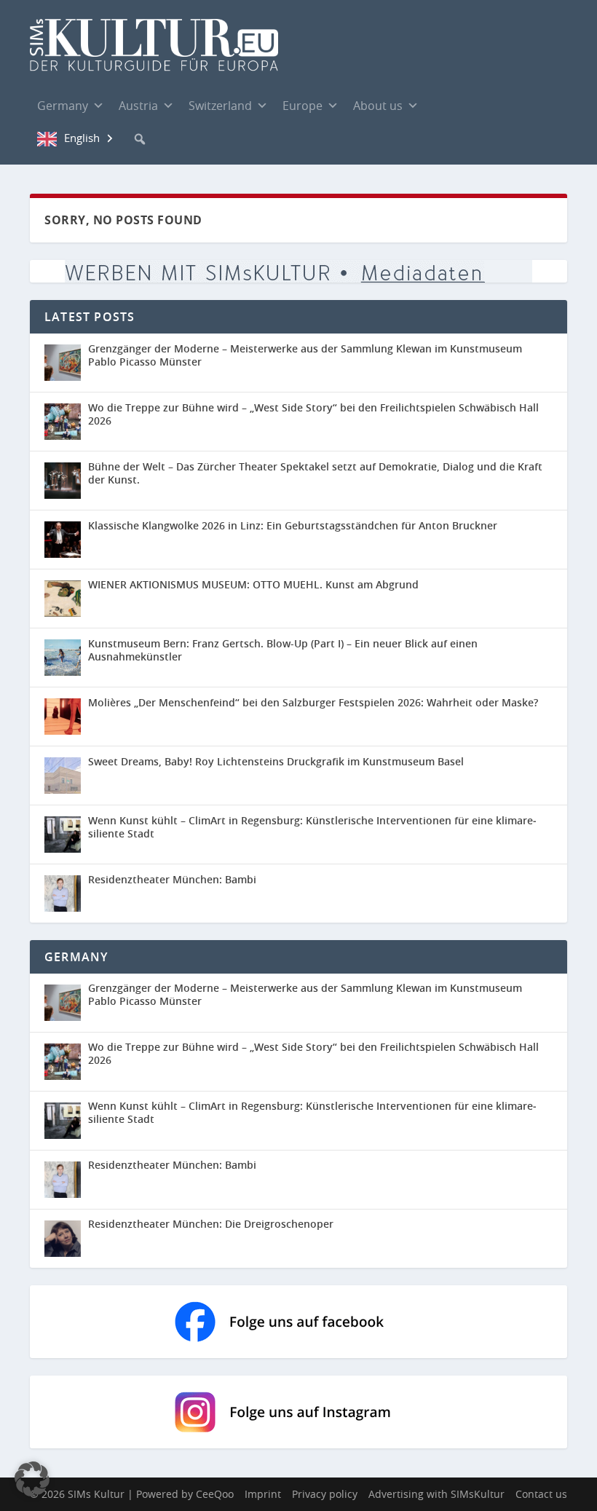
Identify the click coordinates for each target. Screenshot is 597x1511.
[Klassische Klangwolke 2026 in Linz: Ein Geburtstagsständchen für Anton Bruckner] (62, 539)
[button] (140, 139)
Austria (138, 106)
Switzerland (220, 106)
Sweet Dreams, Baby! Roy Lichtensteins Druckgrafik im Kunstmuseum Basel (276, 761)
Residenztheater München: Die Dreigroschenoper (210, 1224)
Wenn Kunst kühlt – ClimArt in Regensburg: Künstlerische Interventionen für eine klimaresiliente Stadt (312, 826)
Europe (302, 106)
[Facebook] (440, 104)
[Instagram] (469, 105)
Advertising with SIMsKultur (436, 1494)
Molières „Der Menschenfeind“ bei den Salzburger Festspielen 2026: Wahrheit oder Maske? (313, 702)
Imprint (263, 1494)
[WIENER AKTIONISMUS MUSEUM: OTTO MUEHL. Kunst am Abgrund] (62, 598)
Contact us (541, 1494)
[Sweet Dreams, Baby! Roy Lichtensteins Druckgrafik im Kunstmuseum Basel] (62, 775)
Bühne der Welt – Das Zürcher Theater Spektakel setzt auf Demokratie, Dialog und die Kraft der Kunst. (315, 472)
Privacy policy (324, 1494)
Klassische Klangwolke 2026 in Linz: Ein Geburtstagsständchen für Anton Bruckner (292, 525)
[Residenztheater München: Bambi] (62, 893)
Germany (62, 106)
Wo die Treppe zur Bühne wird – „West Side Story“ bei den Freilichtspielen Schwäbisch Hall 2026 (313, 414)
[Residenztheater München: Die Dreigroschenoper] (66, 1238)
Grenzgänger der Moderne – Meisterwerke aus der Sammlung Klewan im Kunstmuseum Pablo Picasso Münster (305, 355)
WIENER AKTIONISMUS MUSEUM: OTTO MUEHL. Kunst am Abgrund (253, 584)
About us (378, 106)
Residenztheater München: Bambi (172, 879)
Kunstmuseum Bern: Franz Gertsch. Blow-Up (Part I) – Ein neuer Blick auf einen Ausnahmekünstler (283, 649)
